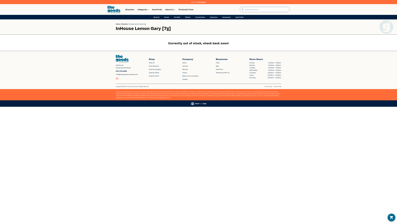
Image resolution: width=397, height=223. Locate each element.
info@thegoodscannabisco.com (127, 74)
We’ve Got (198, 2)
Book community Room (190, 76)
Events (184, 73)
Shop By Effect (154, 73)
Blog (217, 66)
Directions (219, 69)
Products (124, 24)
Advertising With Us (222, 73)
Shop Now (129, 9)
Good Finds (157, 9)
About (184, 63)
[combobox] (266, 9)
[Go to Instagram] (117, 78)
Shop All (151, 63)
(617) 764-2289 (121, 71)
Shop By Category (155, 69)
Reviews (185, 69)
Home (118, 24)
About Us (169, 9)
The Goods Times (185, 9)
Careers (185, 79)
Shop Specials (154, 66)
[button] (391, 217)
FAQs (217, 63)
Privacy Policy (268, 86)
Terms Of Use (277, 86)
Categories (142, 9)
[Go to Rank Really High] (198, 103)
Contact (185, 66)
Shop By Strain (154, 76)
